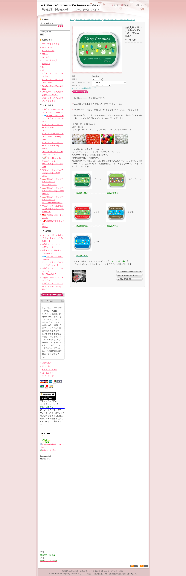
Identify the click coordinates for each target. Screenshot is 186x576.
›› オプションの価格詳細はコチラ (84, 88)
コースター (47, 57)
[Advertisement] (51, 507)
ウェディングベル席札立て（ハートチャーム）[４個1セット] (53, 209)
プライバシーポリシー (118, 571)
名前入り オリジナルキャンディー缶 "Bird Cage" (52, 173)
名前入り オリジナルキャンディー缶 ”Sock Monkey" (53, 191)
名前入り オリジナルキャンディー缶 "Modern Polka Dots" (52, 200)
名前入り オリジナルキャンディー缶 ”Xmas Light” (119, 20)
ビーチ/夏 (46, 64)
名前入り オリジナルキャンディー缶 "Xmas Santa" (52, 127)
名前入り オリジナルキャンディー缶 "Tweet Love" (52, 182)
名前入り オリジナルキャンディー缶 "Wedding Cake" (53, 136)
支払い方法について (86, 571)
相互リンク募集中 (49, 370)
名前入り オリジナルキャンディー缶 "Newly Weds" (52, 286)
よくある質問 (48, 373)
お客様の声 (47, 363)
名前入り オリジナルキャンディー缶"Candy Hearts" (52, 145)
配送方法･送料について (102, 571)
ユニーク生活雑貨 (49, 60)
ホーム (72, 20)
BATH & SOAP (48, 51)
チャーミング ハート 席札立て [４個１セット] (53, 118)
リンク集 (46, 366)
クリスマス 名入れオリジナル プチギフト (89, 20)
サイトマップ (48, 376)
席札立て (46, 54)
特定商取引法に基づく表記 (70, 571)
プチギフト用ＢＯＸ (50, 44)
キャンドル (47, 47)
